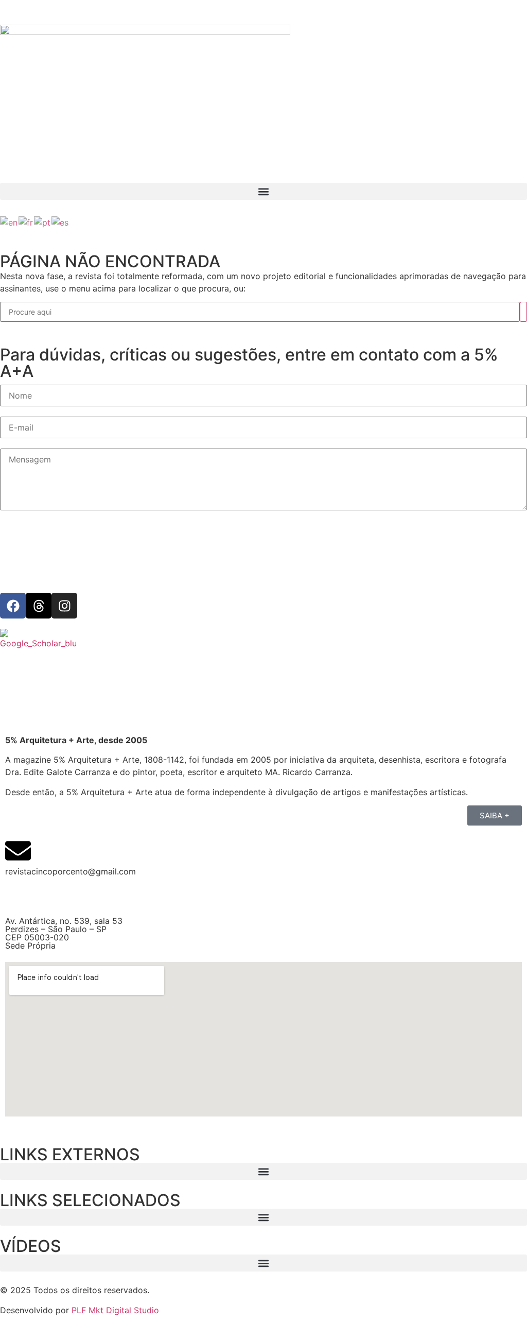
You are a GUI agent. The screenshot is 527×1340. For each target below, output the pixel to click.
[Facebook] (13, 606)
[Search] (523, 312)
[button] (263, 191)
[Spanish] (60, 221)
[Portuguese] (42, 221)
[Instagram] (64, 606)
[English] (9, 221)
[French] (26, 221)
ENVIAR (24, 531)
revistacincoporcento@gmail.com (70, 871)
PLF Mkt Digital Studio (115, 1310)
